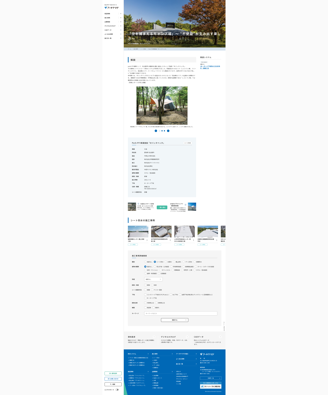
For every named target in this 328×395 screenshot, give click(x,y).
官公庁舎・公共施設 (163, 267)
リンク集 (178, 384)
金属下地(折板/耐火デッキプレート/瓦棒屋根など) (197, 295)
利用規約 (178, 381)
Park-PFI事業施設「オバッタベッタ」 (157, 49)
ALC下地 (175, 295)
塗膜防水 (199, 262)
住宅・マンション (152, 270)
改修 (155, 285)
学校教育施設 (177, 267)
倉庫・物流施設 (152, 273)
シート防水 (143, 49)
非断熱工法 (161, 303)
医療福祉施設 (189, 267)
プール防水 (188, 262)
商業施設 (177, 270)
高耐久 (157, 308)
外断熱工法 (150, 303)
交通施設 (163, 273)
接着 (148, 290)
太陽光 (170, 262)
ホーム (129, 49)
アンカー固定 (158, 290)
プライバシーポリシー (182, 379)
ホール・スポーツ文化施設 (206, 267)
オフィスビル (166, 270)
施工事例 (136, 49)
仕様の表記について (181, 374)
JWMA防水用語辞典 (181, 376)
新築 (148, 285)
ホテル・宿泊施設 (201, 270)
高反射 (149, 308)
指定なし (149, 262)
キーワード (135, 313)
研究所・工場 (188, 270)
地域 (133, 279)
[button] (159, 131)
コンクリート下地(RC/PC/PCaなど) (158, 295)
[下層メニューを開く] (121, 14)
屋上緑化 (178, 262)
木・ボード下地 (152, 298)
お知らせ (178, 371)
